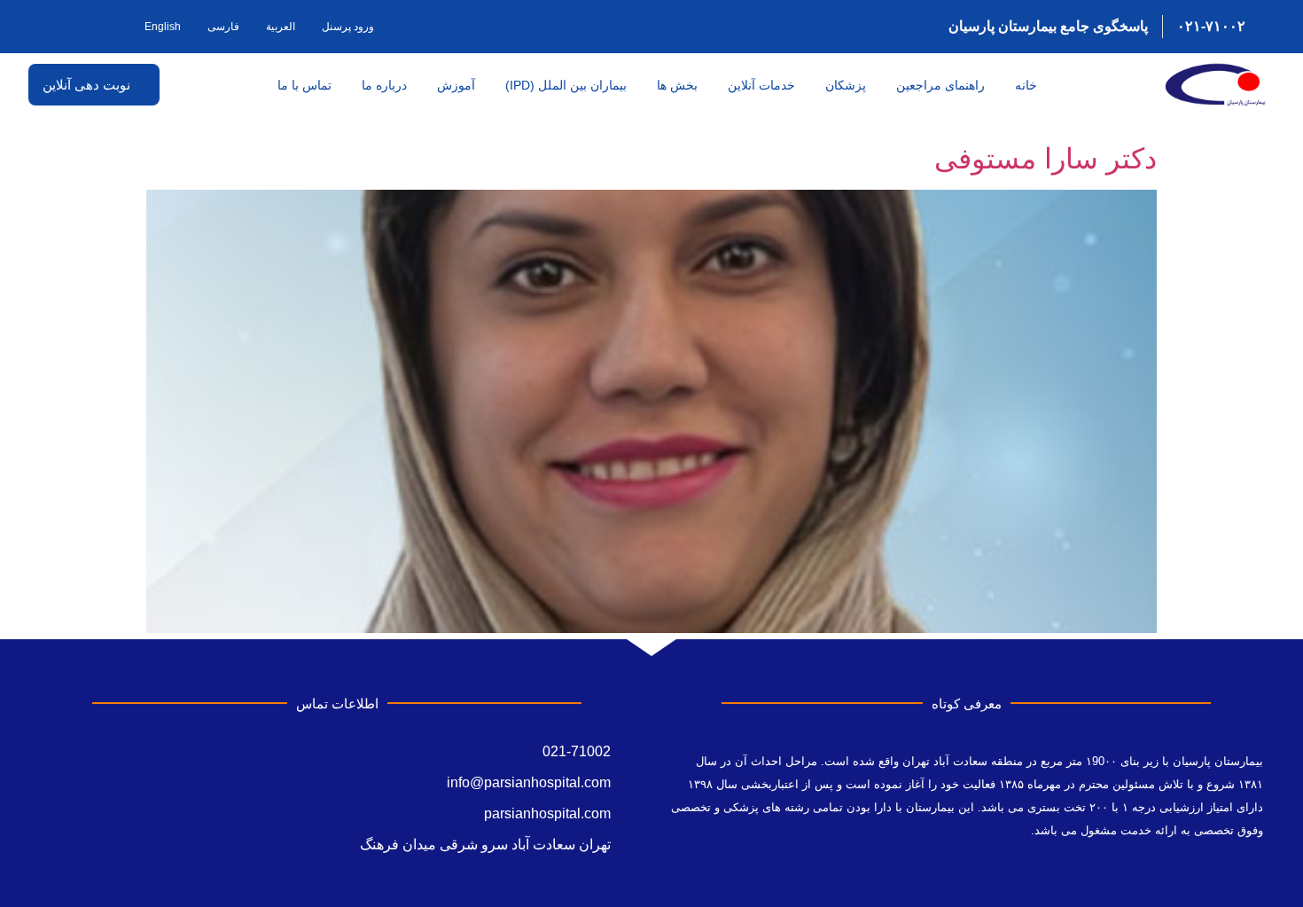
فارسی (223, 26)
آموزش (456, 85)
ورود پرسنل (348, 26)
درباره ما (384, 85)
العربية (280, 26)
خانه (1026, 85)
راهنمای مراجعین (940, 85)
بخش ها (677, 85)
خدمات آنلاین (761, 85)
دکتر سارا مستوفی (1045, 159)
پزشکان (845, 85)
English (162, 26)
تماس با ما (304, 85)
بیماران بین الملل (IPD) (566, 85)
